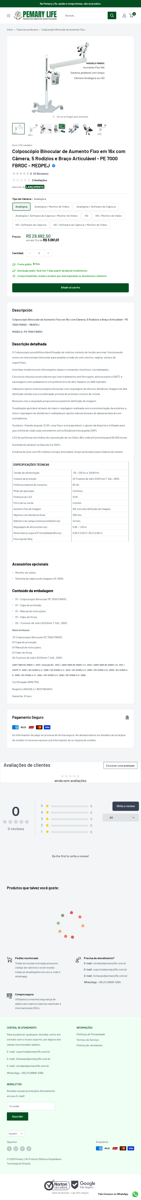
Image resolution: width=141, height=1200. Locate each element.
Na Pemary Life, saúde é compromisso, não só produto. (70, 3)
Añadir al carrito (70, 287)
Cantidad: (18, 253)
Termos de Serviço (88, 1039)
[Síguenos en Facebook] (9, 1148)
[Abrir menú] (8, 15)
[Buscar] (112, 15)
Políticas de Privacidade (91, 1034)
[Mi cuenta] (124, 15)
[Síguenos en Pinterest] (22, 1148)
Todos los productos (27, 29)
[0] (131, 15)
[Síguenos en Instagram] (15, 1148)
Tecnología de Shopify (18, 1163)
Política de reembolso (90, 1045)
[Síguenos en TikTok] (28, 1148)
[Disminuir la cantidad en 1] (30, 253)
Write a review (126, 806)
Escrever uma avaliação (120, 765)
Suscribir (17, 1116)
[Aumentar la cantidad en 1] (48, 253)
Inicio (10, 29)
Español (13, 1133)
